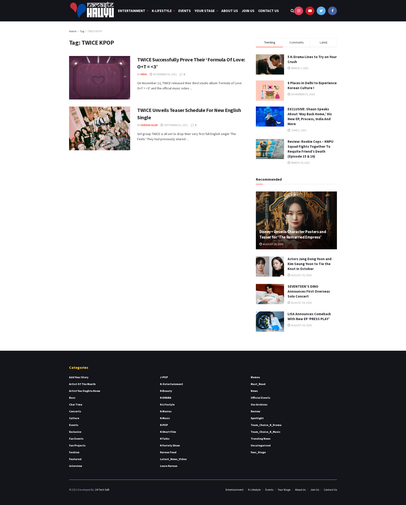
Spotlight (257, 418)
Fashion (74, 452)
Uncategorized (261, 445)
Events (184, 10)
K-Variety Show (170, 445)
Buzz (72, 397)
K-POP (164, 425)
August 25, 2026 (301, 275)
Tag (82, 31)
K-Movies (166, 411)
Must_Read (258, 384)
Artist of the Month (82, 384)
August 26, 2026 (272, 244)
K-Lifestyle (162, 10)
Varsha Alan (149, 125)
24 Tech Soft (102, 489)
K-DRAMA (165, 397)
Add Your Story (78, 377)
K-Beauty (166, 391)
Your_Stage (258, 452)
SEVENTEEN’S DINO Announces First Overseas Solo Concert (309, 291)
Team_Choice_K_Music (265, 431)
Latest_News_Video (173, 459)
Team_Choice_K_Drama (266, 425)
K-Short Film (168, 431)
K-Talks (164, 438)
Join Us (248, 10)
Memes (255, 377)
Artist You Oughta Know (84, 391)
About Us (229, 10)
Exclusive (75, 431)
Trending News (260, 438)
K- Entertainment (171, 384)
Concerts (75, 411)
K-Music (165, 418)
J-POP (164, 377)
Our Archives (259, 404)
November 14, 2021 (165, 74)
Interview (75, 466)
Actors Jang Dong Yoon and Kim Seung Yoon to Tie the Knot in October (310, 264)
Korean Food (168, 452)
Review (255, 411)
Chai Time (75, 404)
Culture (74, 418)
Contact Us (268, 10)
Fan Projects (77, 445)
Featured (75, 459)
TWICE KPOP (94, 31)
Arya (144, 74)
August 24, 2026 (301, 302)
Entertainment (131, 10)
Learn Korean (168, 466)
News (254, 391)
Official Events (260, 397)
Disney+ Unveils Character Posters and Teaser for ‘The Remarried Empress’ (292, 234)
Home (72, 31)
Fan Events (76, 438)
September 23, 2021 (176, 125)
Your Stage (205, 10)
